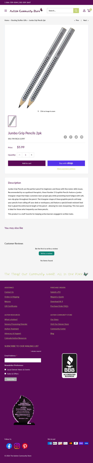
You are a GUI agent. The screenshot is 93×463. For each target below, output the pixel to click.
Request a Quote (57, 297)
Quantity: (12, 155)
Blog (52, 333)
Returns (8, 301)
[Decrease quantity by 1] (19, 154)
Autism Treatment (12, 329)
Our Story (54, 319)
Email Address (11, 355)
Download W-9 (56, 301)
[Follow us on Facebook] (9, 446)
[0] (88, 10)
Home (7, 20)
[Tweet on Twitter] (76, 137)
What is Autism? (11, 319)
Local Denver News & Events (18, 369)
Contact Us (9, 292)
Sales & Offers (12, 374)
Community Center (58, 329)
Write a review (46, 253)
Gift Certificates (11, 306)
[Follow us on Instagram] (17, 446)
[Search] (76, 10)
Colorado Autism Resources (15, 338)
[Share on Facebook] (65, 137)
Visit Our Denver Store (59, 324)
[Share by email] (81, 137)
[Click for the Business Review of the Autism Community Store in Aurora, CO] (69, 361)
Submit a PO (55, 292)
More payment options (66, 168)
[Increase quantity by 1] (31, 154)
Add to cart (26, 163)
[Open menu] (6, 11)
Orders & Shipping (12, 297)
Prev (77, 20)
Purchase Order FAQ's (59, 306)
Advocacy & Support (13, 333)
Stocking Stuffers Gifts (19, 20)
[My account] (84, 10)
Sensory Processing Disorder (16, 324)
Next (85, 20)
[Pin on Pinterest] (70, 137)
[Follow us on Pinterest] (25, 446)
